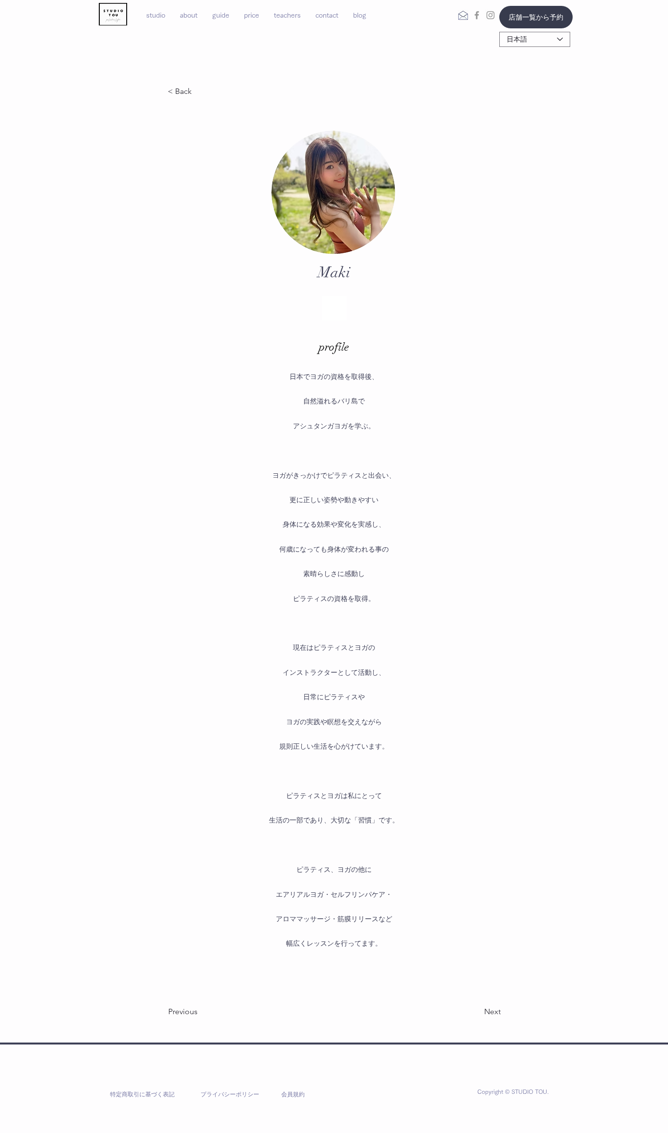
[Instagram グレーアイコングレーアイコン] (490, 15)
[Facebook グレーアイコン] (476, 15)
